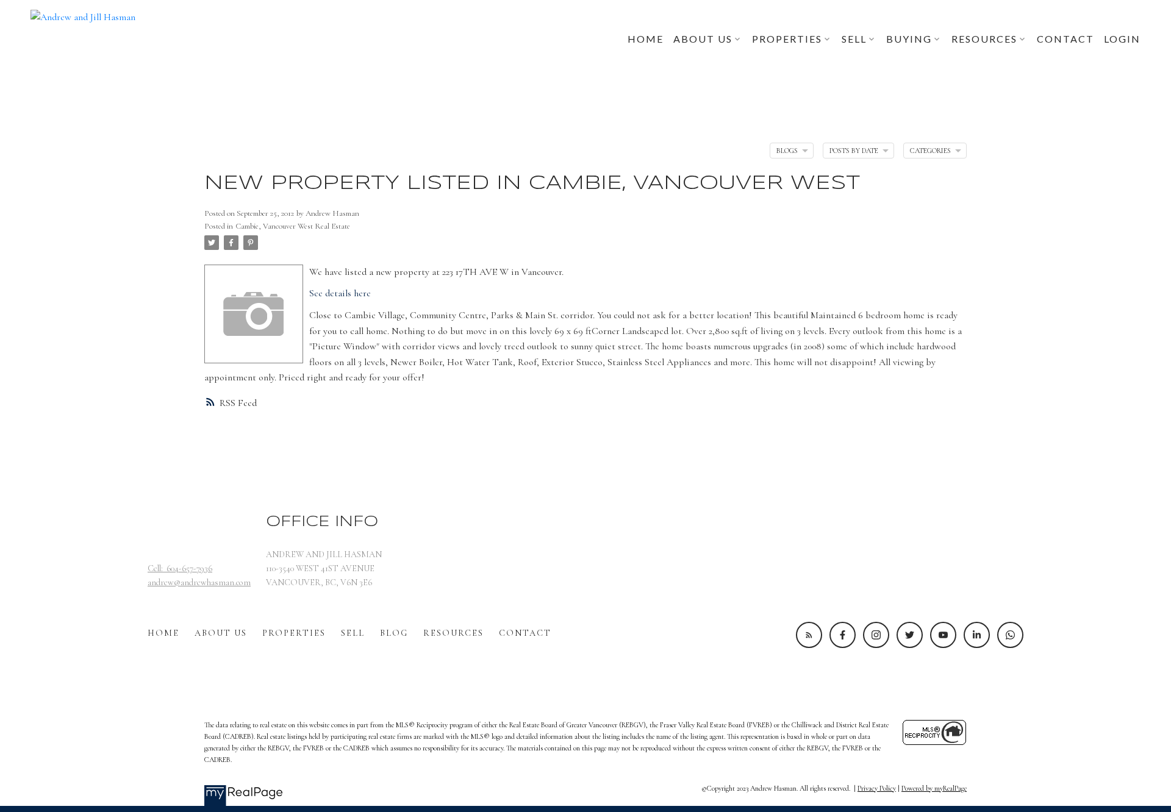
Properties (294, 633)
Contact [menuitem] (1065, 39)
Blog (394, 633)
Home (163, 633)
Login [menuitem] (1122, 39)
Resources (453, 633)
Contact (525, 633)
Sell (353, 633)
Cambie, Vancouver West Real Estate (292, 226)
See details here (340, 293)
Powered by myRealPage (934, 788)
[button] (809, 635)
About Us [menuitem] (702, 39)
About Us (221, 633)
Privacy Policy (877, 788)
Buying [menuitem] (909, 39)
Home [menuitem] (646, 39)
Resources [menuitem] (984, 39)
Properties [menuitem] (787, 39)
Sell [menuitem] (854, 39)
